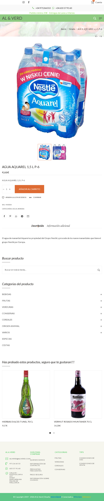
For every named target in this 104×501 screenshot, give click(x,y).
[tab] (37, 226)
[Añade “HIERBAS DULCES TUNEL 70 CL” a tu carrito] (20, 416)
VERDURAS (7, 307)
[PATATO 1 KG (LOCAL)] (96, 36)
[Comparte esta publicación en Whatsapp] (16, 216)
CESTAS (6, 345)
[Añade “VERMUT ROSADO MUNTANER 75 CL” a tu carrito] (72, 416)
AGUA (14, 209)
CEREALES (7, 319)
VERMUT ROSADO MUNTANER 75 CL (73, 421)
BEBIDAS (6, 294)
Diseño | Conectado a (67, 497)
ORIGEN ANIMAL (11, 326)
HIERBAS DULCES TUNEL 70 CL (17, 421)
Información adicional (58, 225)
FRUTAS (6, 300)
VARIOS (6, 332)
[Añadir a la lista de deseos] (26, 416)
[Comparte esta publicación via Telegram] (22, 216)
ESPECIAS (7, 338)
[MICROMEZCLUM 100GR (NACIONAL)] (100, 36)
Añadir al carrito (29, 189)
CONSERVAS (8, 313)
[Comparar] (31, 416)
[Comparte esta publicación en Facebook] (4, 216)
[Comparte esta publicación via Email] (28, 216)
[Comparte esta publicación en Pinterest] (10, 216)
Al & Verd (39, 497)
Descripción (37, 225)
